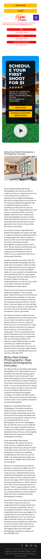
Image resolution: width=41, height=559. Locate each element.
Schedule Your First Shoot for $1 (20, 114)
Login (20, 11)
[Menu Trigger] (36, 17)
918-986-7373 (21, 37)
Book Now (20, 5)
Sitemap (8, 551)
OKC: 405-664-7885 (21, 551)
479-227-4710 (21, 43)
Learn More (20, 108)
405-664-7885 (21, 31)
